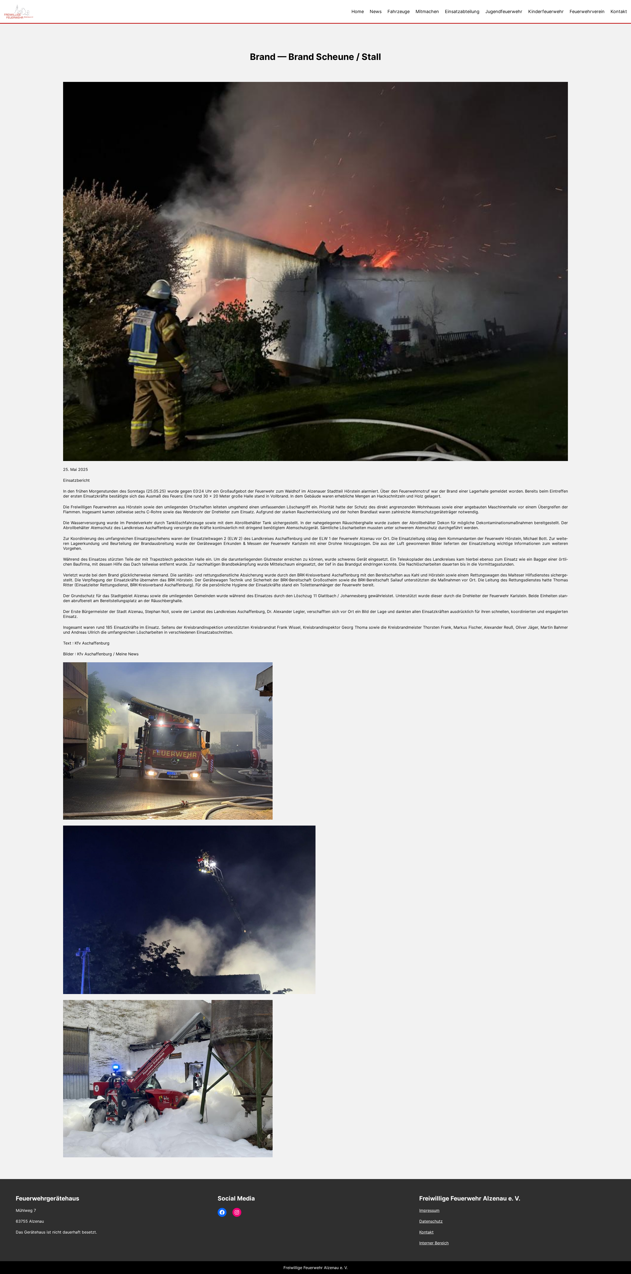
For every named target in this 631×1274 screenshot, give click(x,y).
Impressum (429, 1210)
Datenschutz (431, 1221)
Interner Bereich (434, 1242)
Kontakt (426, 1232)
